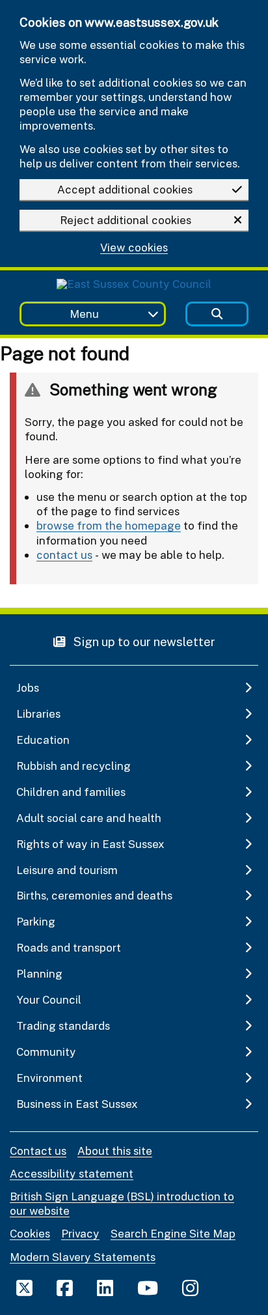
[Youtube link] (148, 1288)
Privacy (80, 1233)
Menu (84, 313)
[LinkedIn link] (105, 1288)
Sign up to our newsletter (143, 641)
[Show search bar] (216, 314)
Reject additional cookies (125, 220)
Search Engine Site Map (173, 1233)
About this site (114, 1150)
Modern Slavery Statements (82, 1257)
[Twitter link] (24, 1288)
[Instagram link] (190, 1288)
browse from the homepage (108, 525)
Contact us (38, 1150)
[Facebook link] (64, 1288)
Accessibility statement (71, 1173)
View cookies (134, 247)
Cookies (30, 1233)
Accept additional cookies (125, 189)
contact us (64, 554)
